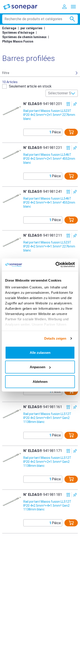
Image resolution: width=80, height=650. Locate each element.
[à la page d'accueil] (23, 6)
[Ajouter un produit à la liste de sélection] (75, 104)
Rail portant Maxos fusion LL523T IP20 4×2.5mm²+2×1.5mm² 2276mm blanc (49, 115)
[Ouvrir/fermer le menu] (73, 6)
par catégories (31, 28)
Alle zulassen (40, 352)
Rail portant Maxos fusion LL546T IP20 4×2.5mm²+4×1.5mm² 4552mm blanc (49, 202)
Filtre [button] (5, 73)
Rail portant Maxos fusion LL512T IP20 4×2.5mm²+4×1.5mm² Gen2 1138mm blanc (47, 505)
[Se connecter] (64, 6)
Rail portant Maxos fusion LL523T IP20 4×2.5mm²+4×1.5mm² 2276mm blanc (49, 246)
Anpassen (37, 367)
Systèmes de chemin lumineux (24, 37)
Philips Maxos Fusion (17, 41)
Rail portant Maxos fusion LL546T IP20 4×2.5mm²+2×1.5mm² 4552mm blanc (49, 158)
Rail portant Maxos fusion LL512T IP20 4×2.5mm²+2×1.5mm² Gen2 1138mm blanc (47, 461)
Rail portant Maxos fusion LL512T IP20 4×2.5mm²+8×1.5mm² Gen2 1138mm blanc (47, 418)
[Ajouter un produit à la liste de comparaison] (68, 104)
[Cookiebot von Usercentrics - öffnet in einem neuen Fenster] (56, 265)
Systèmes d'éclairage (18, 32)
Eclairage (9, 28)
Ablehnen (40, 381)
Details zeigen (55, 338)
